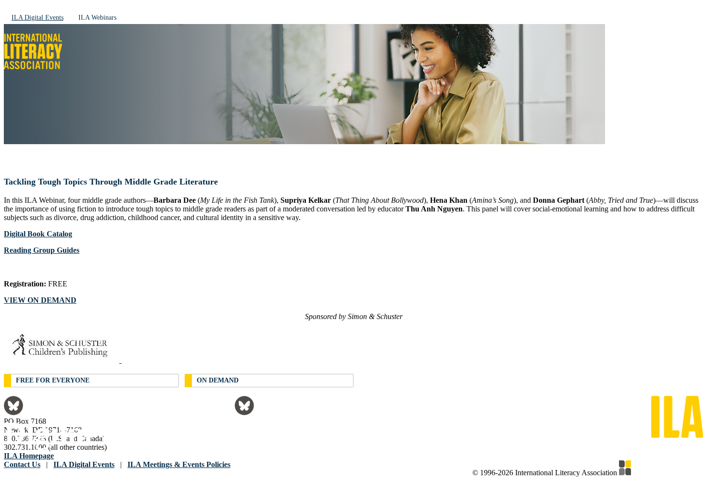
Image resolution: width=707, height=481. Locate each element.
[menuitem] (37, 17)
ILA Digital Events (37, 17)
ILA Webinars (97, 17)
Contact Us (22, 464)
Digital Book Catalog (38, 234)
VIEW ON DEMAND (40, 300)
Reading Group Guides (41, 250)
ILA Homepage (29, 456)
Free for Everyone (52, 380)
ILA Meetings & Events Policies (178, 464)
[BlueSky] (13, 412)
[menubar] (353, 17)
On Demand (218, 380)
